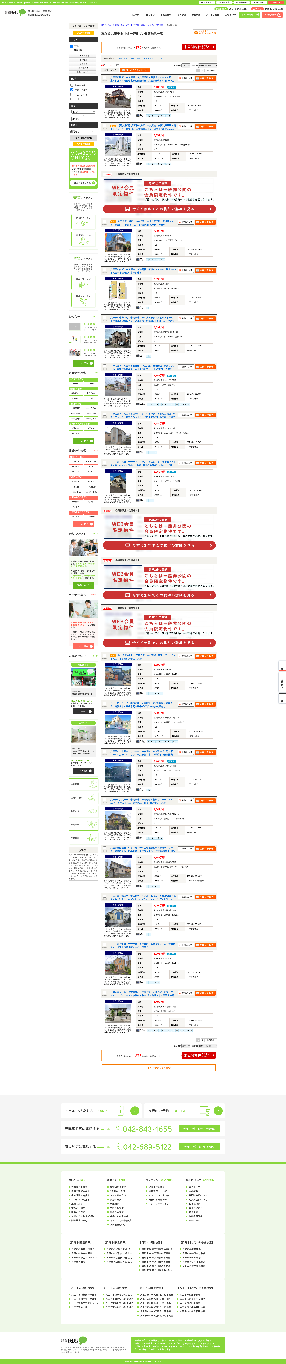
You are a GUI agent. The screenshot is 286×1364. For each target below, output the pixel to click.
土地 (160, 58)
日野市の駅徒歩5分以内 (119, 1249)
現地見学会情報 (157, 1187)
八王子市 (91, 384)
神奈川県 (78, 50)
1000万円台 (91, 408)
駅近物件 (114, 1204)
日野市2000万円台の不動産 (156, 1253)
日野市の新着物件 (192, 1249)
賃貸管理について (158, 1191)
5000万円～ (91, 419)
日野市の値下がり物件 (194, 1253)
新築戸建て (75, 393)
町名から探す (78, 1212)
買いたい (136, 14)
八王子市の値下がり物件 (192, 1299)
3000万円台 (91, 413)
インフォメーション (159, 1204)
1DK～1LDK (91, 461)
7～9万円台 (91, 487)
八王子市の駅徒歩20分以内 (120, 1307)
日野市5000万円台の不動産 (156, 1266)
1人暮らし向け (117, 1191)
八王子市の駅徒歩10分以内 (120, 1299)
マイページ (194, 1220)
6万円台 (76, 487)
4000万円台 (76, 419)
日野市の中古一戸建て (83, 1253)
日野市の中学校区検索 (194, 1266)
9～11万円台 (76, 492)
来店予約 (193, 1212)
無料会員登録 (196, 1216)
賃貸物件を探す (118, 1187)
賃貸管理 (181, 14)
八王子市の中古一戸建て (84, 1299)
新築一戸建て (123, 58)
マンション (75, 398)
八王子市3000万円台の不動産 (155, 1303)
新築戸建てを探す (81, 1191)
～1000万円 (76, 408)
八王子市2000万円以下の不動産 (156, 1294)
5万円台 (91, 482)
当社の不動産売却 (158, 1199)
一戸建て (91, 502)
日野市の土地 (78, 1262)
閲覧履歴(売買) (79, 1220)
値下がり (91, 428)
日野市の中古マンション (84, 1257)
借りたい (150, 14)
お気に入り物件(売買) (83, 1216)
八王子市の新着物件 (190, 1294)
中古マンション (150, 58)
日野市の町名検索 (192, 1257)
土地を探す (77, 1204)
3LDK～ (91, 472)
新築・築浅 (116, 1199)
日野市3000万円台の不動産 (156, 1257)
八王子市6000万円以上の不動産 (156, 1315)
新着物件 (75, 428)
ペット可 (75, 507)
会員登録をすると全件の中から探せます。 (139, 47)
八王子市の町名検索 (190, 1303)
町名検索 (75, 434)
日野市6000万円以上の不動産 (157, 1270)
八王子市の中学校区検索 (192, 1311)
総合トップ (194, 1187)
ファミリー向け (118, 1195)
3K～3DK (76, 472)
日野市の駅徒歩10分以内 (119, 1253)
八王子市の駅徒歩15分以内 (120, 1303)
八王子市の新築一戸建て (84, 1294)
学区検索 (75, 517)
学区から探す (78, 1208)
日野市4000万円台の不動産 (156, 1262)
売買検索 (226, 2)
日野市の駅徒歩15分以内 (119, 1257)
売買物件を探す (80, 1187)
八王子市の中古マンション (85, 1303)
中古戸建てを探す (81, 1195)
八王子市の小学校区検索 (192, 1307)
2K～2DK (76, 467)
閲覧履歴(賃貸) (118, 1224)
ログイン (276, 2)
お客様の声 (230, 14)
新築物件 (75, 502)
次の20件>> (211, 70)
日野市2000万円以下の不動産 (157, 1249)
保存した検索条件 (119, 1216)
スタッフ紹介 (212, 14)
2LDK (91, 467)
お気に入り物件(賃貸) (121, 1220)
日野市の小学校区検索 (194, 1262)
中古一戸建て (136, 58)
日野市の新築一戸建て (83, 1249)
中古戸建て (91, 393)
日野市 (76, 384)
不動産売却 (166, 14)
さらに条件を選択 (85, 138)
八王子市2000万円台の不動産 (155, 1299)
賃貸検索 (243, 2)
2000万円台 (76, 413)
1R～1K (76, 461)
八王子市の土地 (80, 1307)
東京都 (77, 46)
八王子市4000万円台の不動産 (155, 1307)
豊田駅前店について (199, 1195)
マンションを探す (81, 1199)
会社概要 (196, 14)
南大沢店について (198, 1199)
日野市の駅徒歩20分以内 (119, 1262)
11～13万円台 (91, 492)
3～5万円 (76, 482)
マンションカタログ (159, 1195)
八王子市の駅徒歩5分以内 (119, 1294)
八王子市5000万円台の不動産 (155, 1311)
